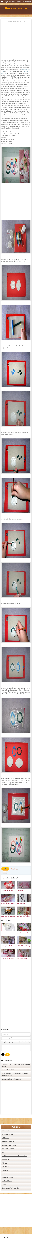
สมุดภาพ (24, 69)
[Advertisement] (16, 39)
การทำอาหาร (5, 1159)
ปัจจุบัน (4, 1184)
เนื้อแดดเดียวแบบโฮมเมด (8, 1070)
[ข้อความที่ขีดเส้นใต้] (9, 1042)
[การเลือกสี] (27, 1042)
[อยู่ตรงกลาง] (18, 1042)
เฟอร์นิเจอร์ (5, 1170)
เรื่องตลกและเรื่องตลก (7, 1177)
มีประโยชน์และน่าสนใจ (8, 1149)
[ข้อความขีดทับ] (12, 1042)
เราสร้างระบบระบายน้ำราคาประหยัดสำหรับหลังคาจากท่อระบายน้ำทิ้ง (15, 1074)
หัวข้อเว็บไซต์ (16, 1127)
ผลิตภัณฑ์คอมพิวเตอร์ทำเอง (9, 1145)
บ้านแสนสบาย (5, 1166)
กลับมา (6, 869)
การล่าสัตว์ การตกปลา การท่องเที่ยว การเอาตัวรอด (14, 1156)
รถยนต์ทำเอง (5, 1131)
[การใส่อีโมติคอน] (24, 1042)
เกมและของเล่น (6, 1174)
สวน (3, 1152)
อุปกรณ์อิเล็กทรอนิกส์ (7, 1134)
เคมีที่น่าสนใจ (5, 1138)
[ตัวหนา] (4, 1042)
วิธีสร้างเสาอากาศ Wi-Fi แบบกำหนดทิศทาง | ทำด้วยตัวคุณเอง (16, 1065)
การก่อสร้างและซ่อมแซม (8, 1141)
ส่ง (7, 1055)
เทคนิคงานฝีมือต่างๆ (7, 1181)
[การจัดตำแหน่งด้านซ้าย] (15, 1042)
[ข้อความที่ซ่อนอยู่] (30, 1042)
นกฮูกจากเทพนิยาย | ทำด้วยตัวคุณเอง (11, 1079)
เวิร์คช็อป (4, 1163)
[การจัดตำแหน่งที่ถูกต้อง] (21, 1042)
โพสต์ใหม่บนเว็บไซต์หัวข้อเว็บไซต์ (10, 1188)
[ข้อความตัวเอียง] (7, 1042)
